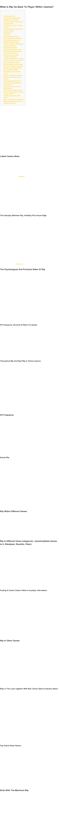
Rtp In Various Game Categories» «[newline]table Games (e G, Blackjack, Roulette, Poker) (13, 40)
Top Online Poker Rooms (11, 53)
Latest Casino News (9, 16)
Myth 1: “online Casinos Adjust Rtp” (14, 99)
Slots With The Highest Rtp (11, 55)
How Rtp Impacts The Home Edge (13, 64)
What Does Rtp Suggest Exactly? (13, 90)
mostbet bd (21, 176)
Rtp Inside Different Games (11, 36)
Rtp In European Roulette (11, 69)
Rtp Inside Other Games (10, 47)
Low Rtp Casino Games (10, 56)
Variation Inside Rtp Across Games (14, 58)
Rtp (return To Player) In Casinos (13, 66)
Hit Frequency (8, 32)
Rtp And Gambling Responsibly (12, 68)
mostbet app (19, 264)
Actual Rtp (6, 34)
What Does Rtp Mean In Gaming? (13, 75)
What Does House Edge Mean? (12, 81)
